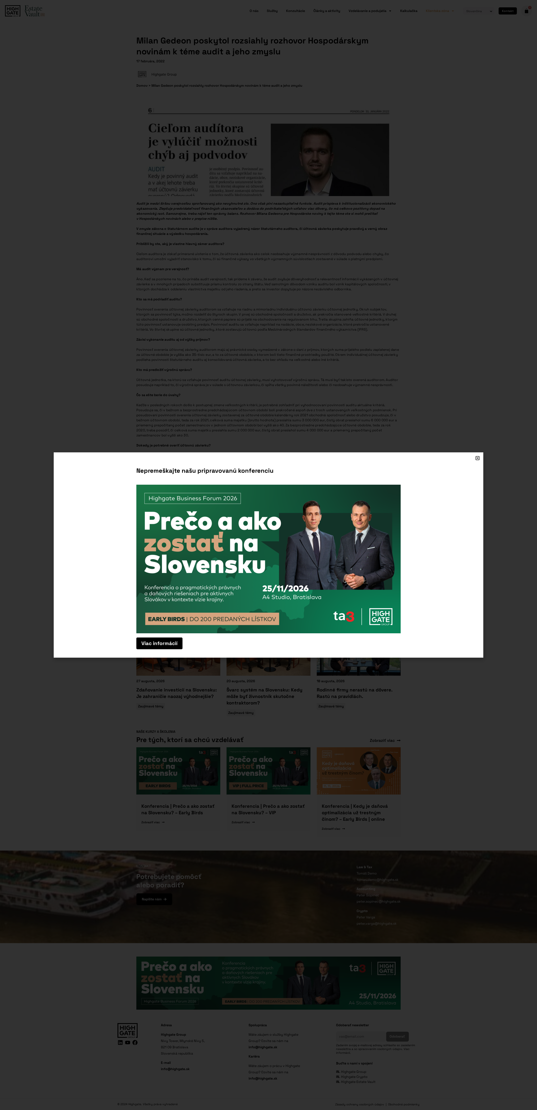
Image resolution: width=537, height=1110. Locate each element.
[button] (477, 458)
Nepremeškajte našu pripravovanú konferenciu (205, 470)
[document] (268, 555)
